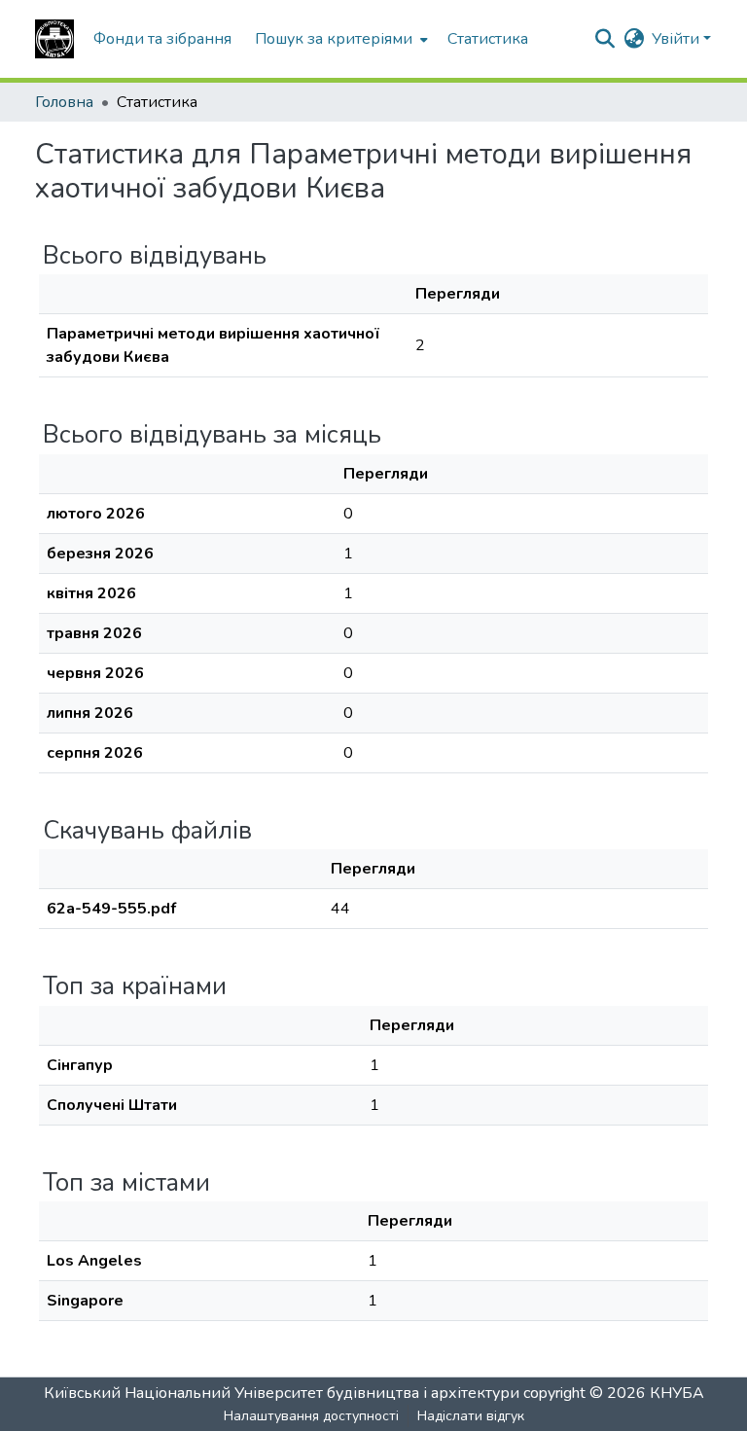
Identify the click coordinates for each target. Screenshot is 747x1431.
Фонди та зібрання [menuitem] (162, 39)
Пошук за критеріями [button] (333, 39)
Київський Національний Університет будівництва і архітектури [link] (281, 1393)
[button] (54, 38)
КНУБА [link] (677, 1393)
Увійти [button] (677, 39)
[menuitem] (339, 39)
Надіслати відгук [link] (470, 1416)
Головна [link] (64, 102)
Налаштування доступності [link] (311, 1416)
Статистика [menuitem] (487, 39)
